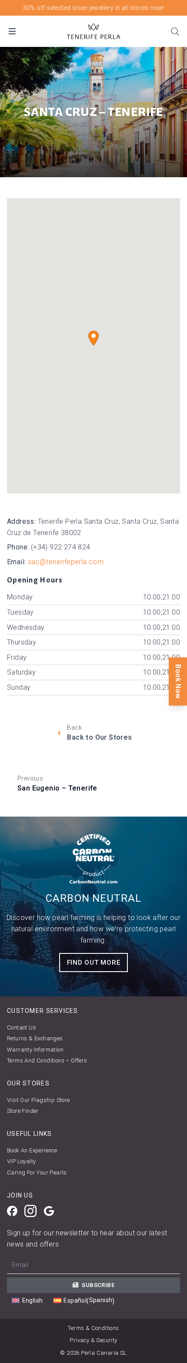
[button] (93, 338)
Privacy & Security (93, 1340)
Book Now (178, 681)
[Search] (175, 31)
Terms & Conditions (93, 1328)
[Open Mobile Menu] (12, 31)
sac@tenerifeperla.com (66, 562)
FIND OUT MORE (93, 962)
